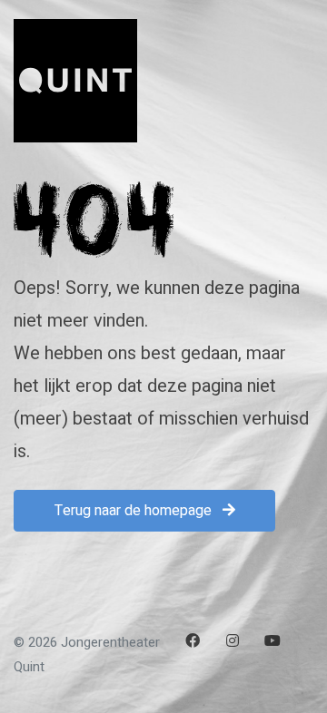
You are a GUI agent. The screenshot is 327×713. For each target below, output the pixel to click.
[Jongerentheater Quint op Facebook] (192, 640)
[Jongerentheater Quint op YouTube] (272, 640)
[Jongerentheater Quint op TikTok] (192, 669)
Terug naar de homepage (134, 511)
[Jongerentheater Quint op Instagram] (232, 640)
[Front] (75, 81)
